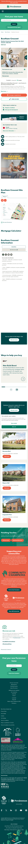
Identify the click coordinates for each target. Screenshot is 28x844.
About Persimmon (14, 688)
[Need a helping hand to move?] (14, 166)
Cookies (2, 716)
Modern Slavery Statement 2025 (14, 701)
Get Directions (13, 249)
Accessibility (3, 713)
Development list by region (14, 27)
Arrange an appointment (15, 95)
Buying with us (14, 684)
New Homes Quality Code (6, 709)
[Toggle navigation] (2, 11)
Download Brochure (17, 540)
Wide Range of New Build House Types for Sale (14, 829)
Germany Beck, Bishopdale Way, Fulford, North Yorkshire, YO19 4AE (12, 72)
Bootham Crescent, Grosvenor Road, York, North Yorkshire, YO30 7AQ (12, 41)
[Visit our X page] (6, 810)
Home (2, 32)
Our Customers (14, 692)
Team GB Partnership (14, 611)
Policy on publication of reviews (7, 722)
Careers (14, 695)
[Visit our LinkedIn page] (11, 810)
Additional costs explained (14, 690)
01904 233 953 (15, 99)
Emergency (14, 703)
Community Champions (14, 590)
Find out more (5, 76)
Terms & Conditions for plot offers (8, 725)
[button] (3, 57)
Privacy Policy (3, 711)
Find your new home (14, 682)
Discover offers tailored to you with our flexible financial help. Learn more (14, 1)
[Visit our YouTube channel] (21, 810)
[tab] (3, 255)
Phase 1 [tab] (5, 196)
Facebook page (16, 637)
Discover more (14, 340)
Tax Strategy (3, 718)
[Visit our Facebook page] (1, 810)
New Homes (7, 32)
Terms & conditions (5, 720)
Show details (14, 423)
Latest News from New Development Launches (14, 826)
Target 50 (14, 699)
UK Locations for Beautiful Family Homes (14, 828)
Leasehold (14, 698)
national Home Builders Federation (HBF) (14, 778)
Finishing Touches (14, 686)
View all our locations (14, 673)
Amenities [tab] (14, 247)
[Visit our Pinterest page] (26, 810)
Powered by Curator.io (6, 649)
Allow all (14, 427)
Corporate (14, 694)
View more (6, 456)
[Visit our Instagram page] (16, 810)
